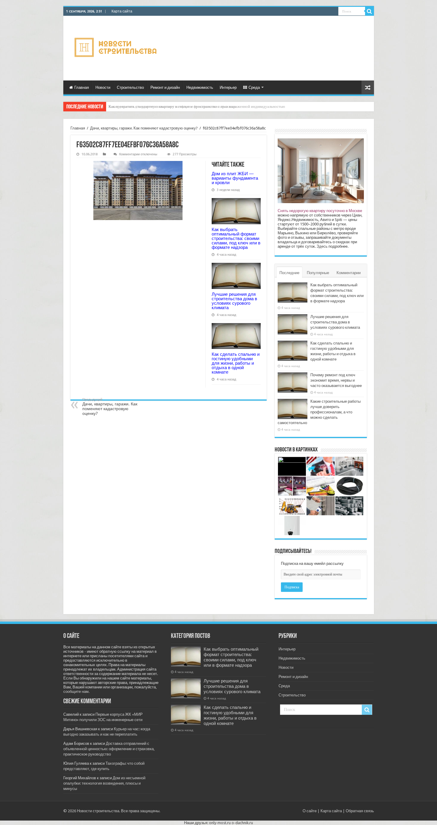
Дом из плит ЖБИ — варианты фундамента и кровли (235, 178)
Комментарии (349, 273)
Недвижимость (199, 87)
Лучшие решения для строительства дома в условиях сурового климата (234, 301)
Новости (102, 87)
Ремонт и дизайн (165, 87)
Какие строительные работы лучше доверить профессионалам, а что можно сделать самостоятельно (319, 412)
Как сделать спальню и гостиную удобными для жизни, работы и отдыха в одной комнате (236, 363)
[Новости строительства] (116, 48)
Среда (254, 87)
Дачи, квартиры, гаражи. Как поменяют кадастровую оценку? (144, 128)
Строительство (130, 87)
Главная (81, 87)
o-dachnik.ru (242, 823)
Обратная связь (360, 811)
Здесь (322, 246)
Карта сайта (121, 11)
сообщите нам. (76, 691)
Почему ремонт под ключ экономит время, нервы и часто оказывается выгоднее (336, 380)
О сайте (310, 811)
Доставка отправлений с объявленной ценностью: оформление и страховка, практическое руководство (109, 748)
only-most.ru (220, 823)
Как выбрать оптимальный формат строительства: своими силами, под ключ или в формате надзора (236, 238)
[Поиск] (369, 11)
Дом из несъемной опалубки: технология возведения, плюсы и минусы (104, 783)
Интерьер (228, 87)
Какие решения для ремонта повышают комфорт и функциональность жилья (172, 106)
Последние (289, 273)
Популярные (318, 273)
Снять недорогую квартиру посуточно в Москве (320, 210)
